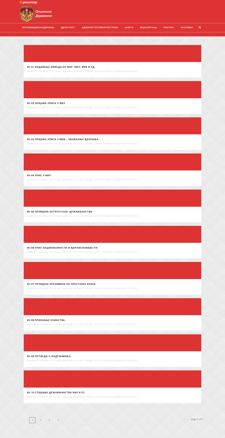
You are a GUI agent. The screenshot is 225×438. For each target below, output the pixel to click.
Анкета (129, 27)
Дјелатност (68, 27)
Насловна (187, 27)
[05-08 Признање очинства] (125, 306)
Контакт (169, 27)
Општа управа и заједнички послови (116, 71)
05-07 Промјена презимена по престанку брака (61, 284)
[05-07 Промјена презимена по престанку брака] (125, 270)
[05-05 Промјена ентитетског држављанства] (125, 198)
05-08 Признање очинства (46, 320)
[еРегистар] (40, 11)
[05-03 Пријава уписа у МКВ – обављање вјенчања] (125, 125)
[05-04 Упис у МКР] (125, 162)
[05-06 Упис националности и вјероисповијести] (125, 234)
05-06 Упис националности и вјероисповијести (62, 247)
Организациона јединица (38, 27)
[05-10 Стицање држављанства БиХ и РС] (125, 379)
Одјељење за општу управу (77, 71)
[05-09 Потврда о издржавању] (125, 343)
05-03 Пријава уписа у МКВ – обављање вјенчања (62, 139)
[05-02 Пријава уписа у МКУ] (125, 89)
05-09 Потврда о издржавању (49, 356)
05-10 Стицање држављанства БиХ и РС (56, 392)
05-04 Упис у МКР (39, 175)
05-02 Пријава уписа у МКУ (46, 103)
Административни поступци (100, 27)
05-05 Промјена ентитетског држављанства (59, 211)
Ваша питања (148, 27)
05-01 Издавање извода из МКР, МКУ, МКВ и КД (61, 66)
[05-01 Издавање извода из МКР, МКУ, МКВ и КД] (125, 53)
